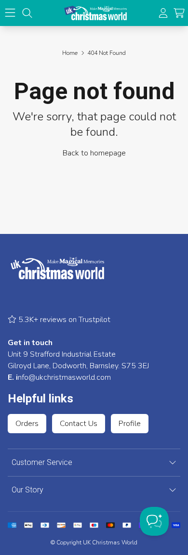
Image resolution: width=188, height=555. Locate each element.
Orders (27, 423)
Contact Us (78, 423)
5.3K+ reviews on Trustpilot (63, 319)
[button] (179, 13)
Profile (130, 423)
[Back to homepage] (95, 13)
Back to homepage (94, 153)
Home (70, 53)
